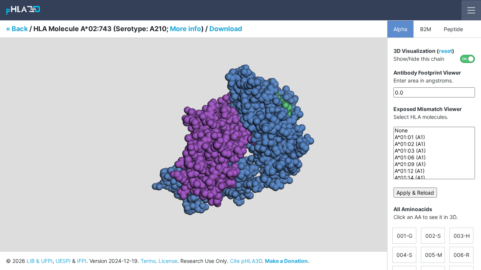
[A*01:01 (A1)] (434, 137)
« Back (17, 29)
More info (185, 29)
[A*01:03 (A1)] (434, 150)
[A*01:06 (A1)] (434, 157)
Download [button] (225, 29)
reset (445, 51)
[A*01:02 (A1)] (434, 144)
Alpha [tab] (400, 29)
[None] (434, 130)
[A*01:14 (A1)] (434, 177)
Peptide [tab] (453, 29)
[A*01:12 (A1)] (434, 171)
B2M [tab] (425, 29)
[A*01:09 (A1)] (434, 164)
